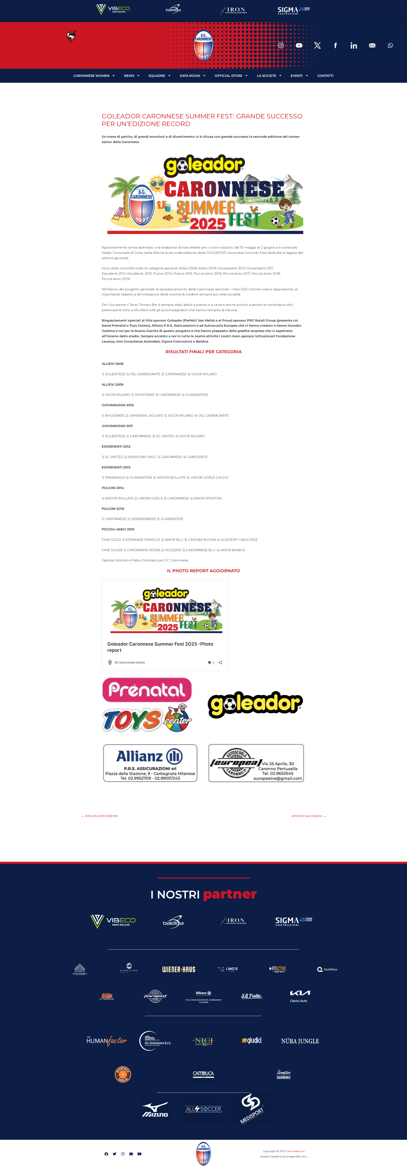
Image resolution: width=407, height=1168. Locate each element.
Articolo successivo (309, 816)
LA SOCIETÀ (266, 76)
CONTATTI (325, 76)
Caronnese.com (295, 1151)
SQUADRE (157, 76)
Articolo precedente (99, 816)
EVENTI (297, 76)
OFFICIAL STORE (228, 76)
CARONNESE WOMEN (91, 76)
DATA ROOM (190, 76)
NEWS (129, 76)
